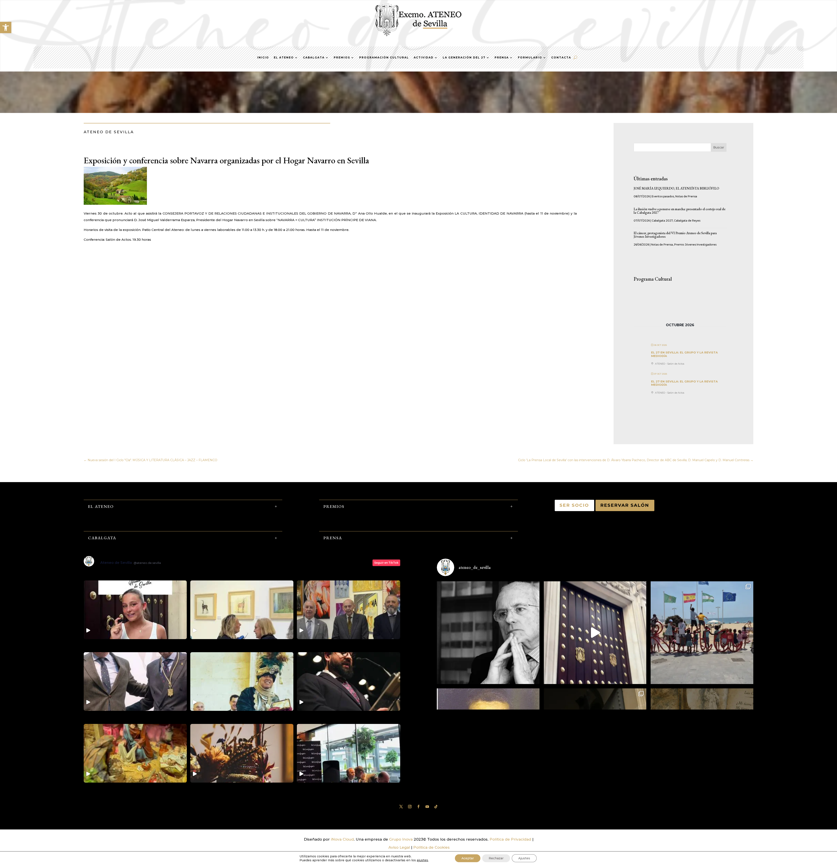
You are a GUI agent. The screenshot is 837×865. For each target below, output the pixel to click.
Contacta (561, 57)
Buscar (718, 147)
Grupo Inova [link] (401, 839)
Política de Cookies (431, 847)
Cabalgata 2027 (662, 220)
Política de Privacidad (510, 839)
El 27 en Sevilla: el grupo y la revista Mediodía (684, 354)
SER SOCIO (574, 505)
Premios (342, 57)
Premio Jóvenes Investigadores (695, 244)
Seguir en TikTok (386, 562)
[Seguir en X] (401, 806)
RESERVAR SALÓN (625, 505)
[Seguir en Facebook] (418, 806)
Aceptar (467, 858)
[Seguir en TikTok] (435, 806)
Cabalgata (314, 57)
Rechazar (496, 858)
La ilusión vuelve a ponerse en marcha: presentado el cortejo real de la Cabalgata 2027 (679, 211)
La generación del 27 (464, 57)
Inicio (263, 57)
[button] (5, 27)
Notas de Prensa (686, 196)
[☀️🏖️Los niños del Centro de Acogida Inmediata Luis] (702, 632)
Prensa (502, 57)
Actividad (424, 57)
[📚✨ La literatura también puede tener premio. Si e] (595, 632)
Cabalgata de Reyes (687, 220)
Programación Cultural (384, 57)
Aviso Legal (399, 847)
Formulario (530, 57)
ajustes (422, 860)
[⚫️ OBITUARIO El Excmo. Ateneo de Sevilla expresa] (488, 632)
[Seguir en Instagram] (409, 806)
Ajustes (524, 858)
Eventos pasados (663, 196)
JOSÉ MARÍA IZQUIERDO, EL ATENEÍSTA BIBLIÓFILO (676, 188)
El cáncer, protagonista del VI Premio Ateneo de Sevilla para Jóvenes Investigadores (675, 235)
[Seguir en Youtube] (427, 806)
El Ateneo (284, 57)
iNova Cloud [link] (342, 839)
